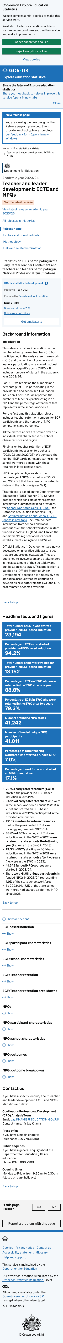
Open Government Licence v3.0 (23, 1296)
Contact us (44, 1247)
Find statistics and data (26, 148)
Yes (40, 1207)
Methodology (12, 241)
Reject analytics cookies (31, 51)
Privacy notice (25, 1247)
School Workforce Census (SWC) (28, 508)
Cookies (7, 1247)
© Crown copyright (31, 1334)
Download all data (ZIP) (17, 308)
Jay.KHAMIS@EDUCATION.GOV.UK (35, 1119)
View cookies (31, 59)
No (56, 1207)
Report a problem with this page (31, 1223)
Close (57, 103)
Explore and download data (21, 235)
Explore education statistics (24, 77)
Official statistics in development (26, 284)
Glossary (42, 1252)
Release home (11, 229)
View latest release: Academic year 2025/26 (25, 211)
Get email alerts (31, 321)
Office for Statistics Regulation (23, 1280)
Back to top (10, 602)
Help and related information (22, 248)
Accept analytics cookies (31, 42)
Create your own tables (17, 313)
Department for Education (33, 296)
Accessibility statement (18, 1252)
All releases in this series (18, 221)
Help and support (14, 1257)
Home (5, 148)
